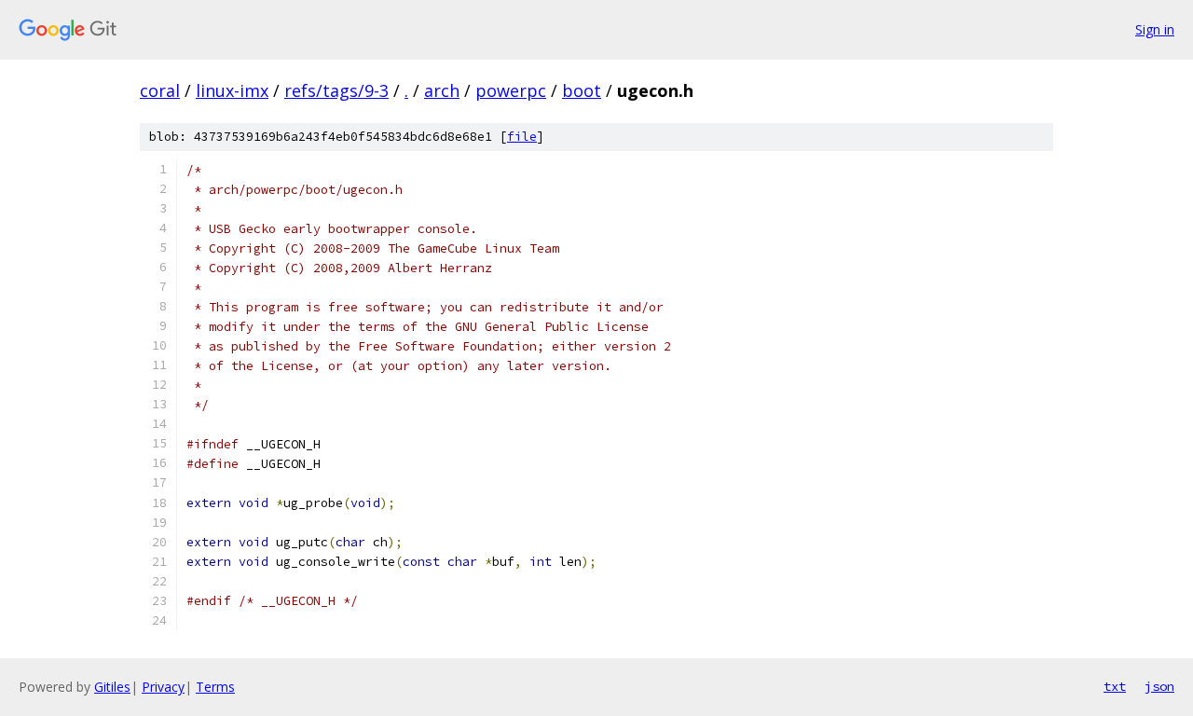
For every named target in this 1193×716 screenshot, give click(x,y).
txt (1115, 686)
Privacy (163, 686)
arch (441, 90)
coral (160, 90)
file (522, 137)
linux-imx (232, 90)
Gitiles (112, 686)
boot (581, 90)
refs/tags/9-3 (336, 90)
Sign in (1154, 29)
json (1159, 686)
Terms (215, 686)
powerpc (510, 90)
